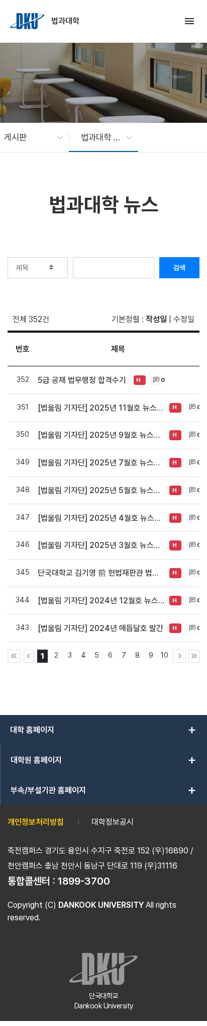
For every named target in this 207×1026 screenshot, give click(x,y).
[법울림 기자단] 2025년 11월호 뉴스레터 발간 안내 (101, 408)
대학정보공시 (112, 822)
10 (164, 655)
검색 (179, 268)
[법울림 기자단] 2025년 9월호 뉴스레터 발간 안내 (101, 435)
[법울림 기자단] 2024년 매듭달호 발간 (100, 628)
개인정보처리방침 (36, 822)
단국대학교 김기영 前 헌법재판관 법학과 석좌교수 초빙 (101, 573)
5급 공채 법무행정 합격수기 (82, 380)
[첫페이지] (14, 656)
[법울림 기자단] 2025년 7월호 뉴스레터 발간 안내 (101, 462)
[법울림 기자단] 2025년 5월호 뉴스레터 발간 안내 (101, 490)
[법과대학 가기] (28, 21)
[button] (28, 137)
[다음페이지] (179, 656)
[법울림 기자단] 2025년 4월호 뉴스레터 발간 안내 (101, 518)
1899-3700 (84, 881)
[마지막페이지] (193, 656)
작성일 (156, 319)
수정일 (183, 319)
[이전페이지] (29, 656)
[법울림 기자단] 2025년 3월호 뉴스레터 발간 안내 (101, 545)
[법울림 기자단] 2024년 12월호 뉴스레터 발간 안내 (101, 600)
